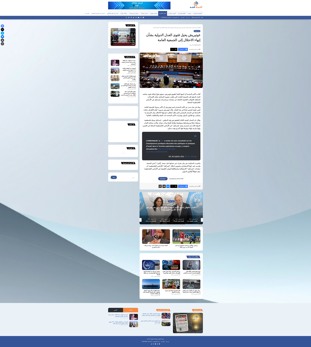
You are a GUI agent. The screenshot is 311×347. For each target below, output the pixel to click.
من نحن (188, 17)
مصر (190, 13)
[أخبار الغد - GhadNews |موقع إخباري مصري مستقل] (196, 4)
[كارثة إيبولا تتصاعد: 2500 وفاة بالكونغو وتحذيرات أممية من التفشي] (191, 265)
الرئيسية (197, 27)
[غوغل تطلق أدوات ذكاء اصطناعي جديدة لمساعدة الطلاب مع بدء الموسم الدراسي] (115, 94)
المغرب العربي (172, 13)
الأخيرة (130, 310)
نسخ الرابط (163, 178)
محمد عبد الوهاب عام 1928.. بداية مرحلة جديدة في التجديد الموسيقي (129, 62)
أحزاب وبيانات (144, 13)
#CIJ (162, 141)
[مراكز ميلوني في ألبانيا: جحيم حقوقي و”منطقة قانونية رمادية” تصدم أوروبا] (191, 284)
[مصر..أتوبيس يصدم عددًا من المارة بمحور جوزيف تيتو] (166, 323)
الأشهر (115, 310)
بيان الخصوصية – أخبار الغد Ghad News (170, 17)
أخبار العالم (163, 13)
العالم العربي (182, 13)
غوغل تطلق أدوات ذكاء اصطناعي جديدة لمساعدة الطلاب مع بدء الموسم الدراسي (128, 93)
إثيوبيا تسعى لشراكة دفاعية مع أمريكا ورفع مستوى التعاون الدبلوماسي (171, 208)
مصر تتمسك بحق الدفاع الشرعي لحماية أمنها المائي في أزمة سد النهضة (128, 85)
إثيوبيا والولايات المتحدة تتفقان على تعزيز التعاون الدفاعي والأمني (129, 77)
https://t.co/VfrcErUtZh (166, 149)
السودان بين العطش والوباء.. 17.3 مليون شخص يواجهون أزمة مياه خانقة (129, 70)
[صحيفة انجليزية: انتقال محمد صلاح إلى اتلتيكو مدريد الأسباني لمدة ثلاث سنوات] (166, 316)
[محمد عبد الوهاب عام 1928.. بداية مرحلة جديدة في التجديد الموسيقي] (115, 63)
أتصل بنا (182, 17)
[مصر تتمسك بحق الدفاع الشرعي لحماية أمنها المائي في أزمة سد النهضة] (115, 86)
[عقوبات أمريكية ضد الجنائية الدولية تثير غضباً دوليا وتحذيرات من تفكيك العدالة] (151, 265)
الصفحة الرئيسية (197, 13)
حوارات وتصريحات (133, 13)
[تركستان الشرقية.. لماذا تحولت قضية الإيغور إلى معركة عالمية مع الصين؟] (171, 265)
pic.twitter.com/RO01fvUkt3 (156, 152)
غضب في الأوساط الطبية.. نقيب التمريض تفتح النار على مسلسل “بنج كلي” (124, 42)
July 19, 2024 (189, 156)
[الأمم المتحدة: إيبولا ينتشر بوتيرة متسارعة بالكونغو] (171, 284)
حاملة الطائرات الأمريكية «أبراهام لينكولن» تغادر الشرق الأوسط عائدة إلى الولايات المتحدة (151, 292)
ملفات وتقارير (153, 13)
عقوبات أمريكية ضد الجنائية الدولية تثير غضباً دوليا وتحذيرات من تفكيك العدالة (152, 273)
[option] (171, 208)
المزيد (87, 13)
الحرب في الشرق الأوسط (98, 13)
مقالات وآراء (124, 13)
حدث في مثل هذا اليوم (112, 13)
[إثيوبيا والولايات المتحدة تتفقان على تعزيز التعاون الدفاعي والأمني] (115, 78)
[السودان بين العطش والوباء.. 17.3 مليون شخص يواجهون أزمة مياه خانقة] (115, 71)
